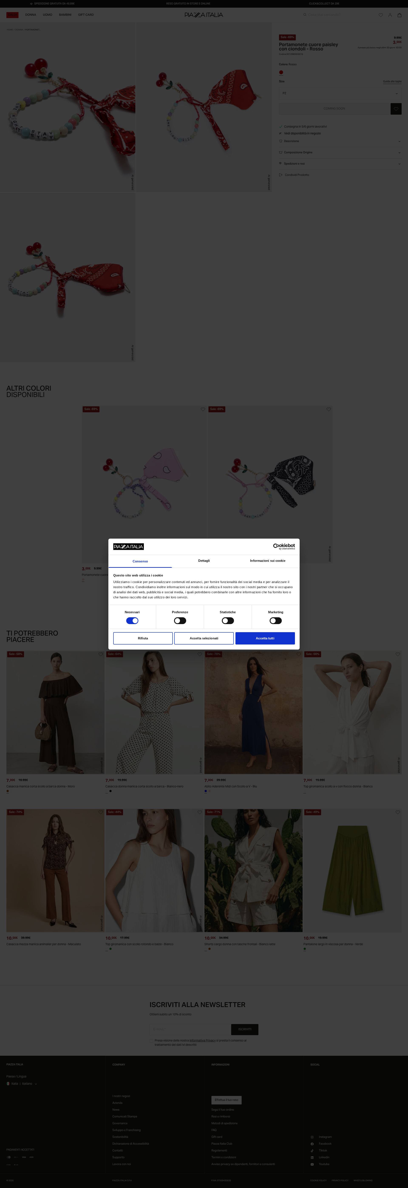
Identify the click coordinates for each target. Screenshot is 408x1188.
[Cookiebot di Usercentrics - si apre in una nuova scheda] (276, 546)
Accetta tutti (265, 638)
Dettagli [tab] (204, 560)
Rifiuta (143, 638)
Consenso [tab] (140, 561)
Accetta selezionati (204, 638)
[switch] (180, 620)
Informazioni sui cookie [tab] (267, 560)
